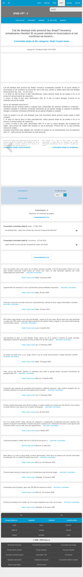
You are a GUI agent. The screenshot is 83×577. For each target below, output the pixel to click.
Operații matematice (14, 560)
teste (54, 3)
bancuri (47, 3)
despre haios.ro (11, 520)
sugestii (31, 520)
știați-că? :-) (13, 13)
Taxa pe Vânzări (68, 550)
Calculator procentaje (68, 545)
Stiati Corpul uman (28, 278)
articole (77, 3)
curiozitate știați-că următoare (60, 144)
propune (63, 20)
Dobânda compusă (41, 560)
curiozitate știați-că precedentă (21, 144)
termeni (52, 520)
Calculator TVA (41, 555)
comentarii (31, 20)
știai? (61, 3)
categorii (41, 20)
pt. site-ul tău (52, 20)
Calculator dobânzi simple (68, 560)
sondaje (41, 535)
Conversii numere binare (14, 555)
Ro (4, 3)
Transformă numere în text (41, 545)
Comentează (22, 198)
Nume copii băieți (14, 565)
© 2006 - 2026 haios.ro (41, 540)
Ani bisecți (68, 555)
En (9, 3)
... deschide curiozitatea (33, 272)
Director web (41, 565)
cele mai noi (20, 20)
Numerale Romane (14, 545)
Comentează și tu (41, 217)
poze (39, 3)
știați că (14, 530)
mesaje (69, 3)
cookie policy (72, 520)
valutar (14, 535)
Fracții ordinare (41, 550)
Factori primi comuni (14, 550)
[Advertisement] (41, 68)
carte (68, 535)
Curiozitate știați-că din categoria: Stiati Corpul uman (41, 41)
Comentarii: (22, 191)
